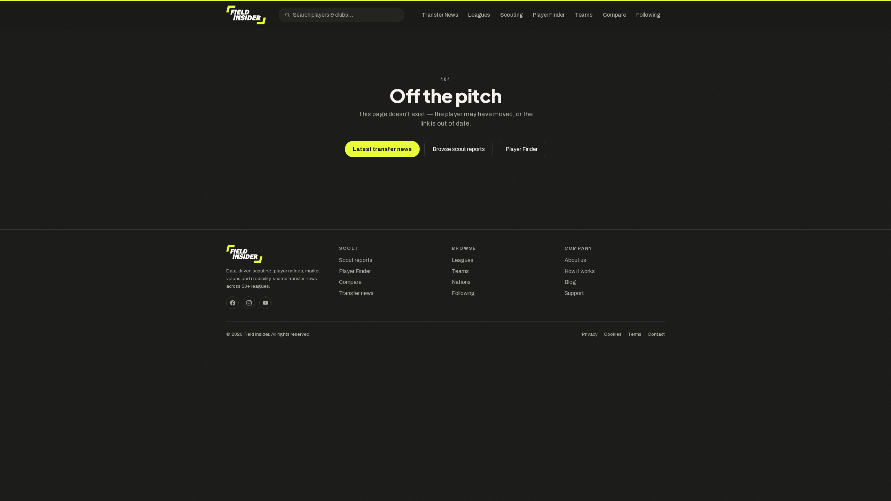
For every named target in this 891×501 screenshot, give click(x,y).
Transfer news (356, 293)
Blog (570, 282)
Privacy (590, 334)
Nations (461, 282)
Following (463, 293)
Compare (350, 282)
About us (575, 260)
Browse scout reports (459, 149)
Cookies (613, 334)
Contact (656, 334)
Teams (460, 271)
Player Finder (522, 149)
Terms (634, 334)
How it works (580, 271)
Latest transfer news (382, 149)
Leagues (462, 260)
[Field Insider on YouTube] (265, 302)
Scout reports (355, 260)
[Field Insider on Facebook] (232, 302)
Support (574, 293)
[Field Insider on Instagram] (249, 302)
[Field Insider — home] (246, 15)
